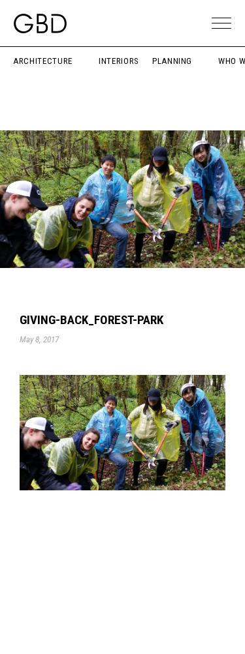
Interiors (119, 61)
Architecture (43, 61)
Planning (172, 61)
